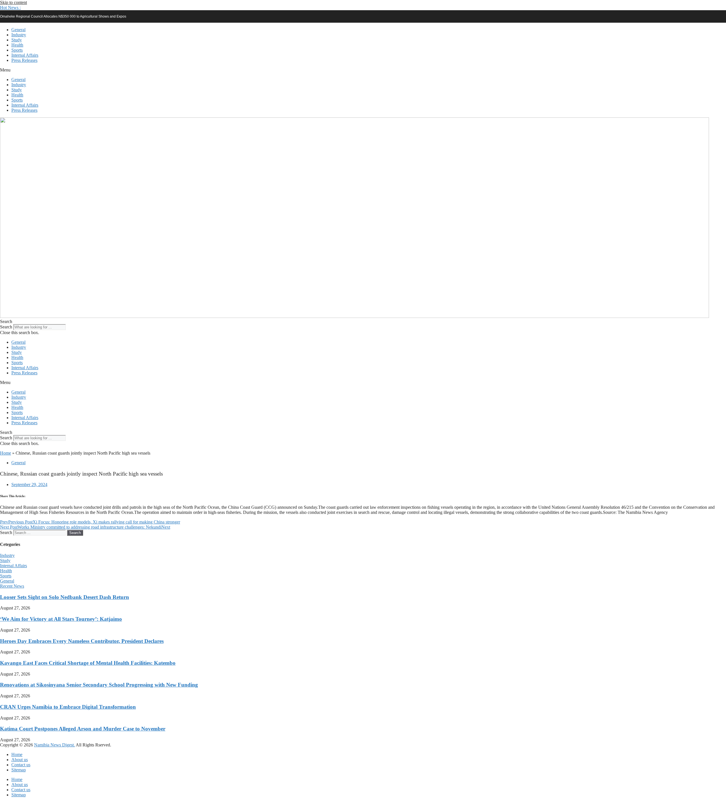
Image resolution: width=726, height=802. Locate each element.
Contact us (20, 764)
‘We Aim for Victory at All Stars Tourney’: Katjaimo (61, 619)
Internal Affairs (24, 55)
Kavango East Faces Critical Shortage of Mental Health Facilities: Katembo (88, 663)
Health (17, 45)
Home (5, 453)
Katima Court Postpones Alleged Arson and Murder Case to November (82, 729)
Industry (18, 34)
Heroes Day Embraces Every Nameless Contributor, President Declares (82, 641)
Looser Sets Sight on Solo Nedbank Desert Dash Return (64, 597)
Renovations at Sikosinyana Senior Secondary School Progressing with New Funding (99, 685)
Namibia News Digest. (54, 744)
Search (6, 326)
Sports (17, 50)
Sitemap (18, 769)
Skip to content (13, 2)
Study (16, 39)
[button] (10, 7)
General (18, 29)
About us (19, 759)
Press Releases (24, 60)
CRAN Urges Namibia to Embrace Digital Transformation (68, 707)
